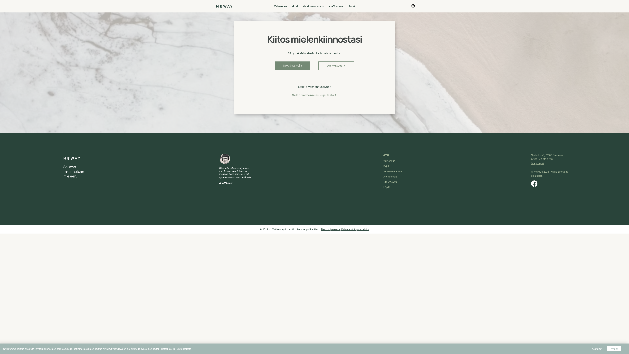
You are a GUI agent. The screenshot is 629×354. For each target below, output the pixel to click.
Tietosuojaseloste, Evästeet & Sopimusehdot (345, 229)
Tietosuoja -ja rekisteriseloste (176, 348)
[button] (280, 6)
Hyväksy (614, 348)
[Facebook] (534, 183)
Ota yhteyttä (390, 181)
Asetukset (597, 348)
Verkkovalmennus (392, 171)
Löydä (386, 187)
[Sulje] (625, 348)
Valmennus (389, 160)
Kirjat (386, 166)
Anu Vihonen (390, 176)
